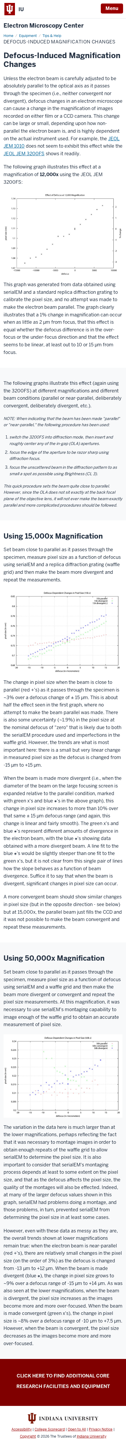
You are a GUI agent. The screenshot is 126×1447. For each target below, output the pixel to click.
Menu (111, 8)
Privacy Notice (101, 1429)
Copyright (28, 1436)
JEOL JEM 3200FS (24, 154)
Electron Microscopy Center (44, 25)
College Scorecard (50, 1429)
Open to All (77, 1429)
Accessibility (21, 1429)
